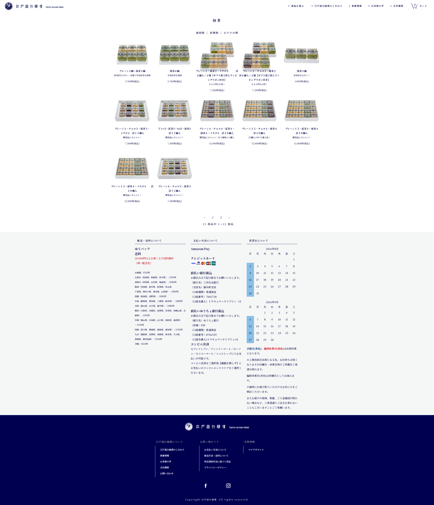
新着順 (214, 32)
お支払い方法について (215, 449)
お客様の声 (377, 5)
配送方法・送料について (216, 455)
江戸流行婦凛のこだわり (328, 5)
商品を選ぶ (297, 5)
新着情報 (357, 5)
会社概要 (398, 5)
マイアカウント (256, 449)
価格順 (200, 32)
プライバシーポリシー (215, 467)
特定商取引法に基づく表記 (217, 461)
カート (420, 5)
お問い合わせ (166, 473)
